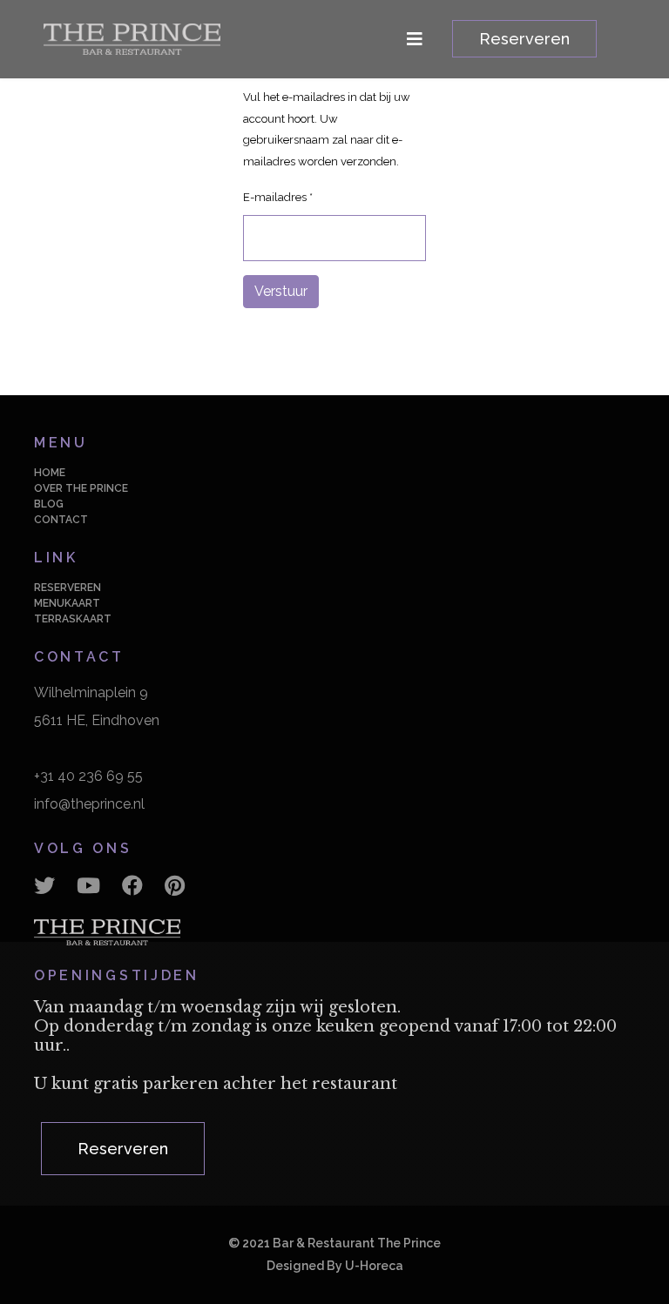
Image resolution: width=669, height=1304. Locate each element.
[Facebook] (132, 886)
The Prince (409, 1243)
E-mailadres (278, 197)
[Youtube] (88, 886)
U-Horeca (374, 1266)
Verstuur (280, 291)
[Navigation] (414, 39)
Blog (49, 504)
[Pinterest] (175, 886)
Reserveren (524, 39)
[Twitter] (44, 886)
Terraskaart (73, 619)
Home (49, 473)
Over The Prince (81, 488)
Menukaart (67, 603)
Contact (61, 520)
